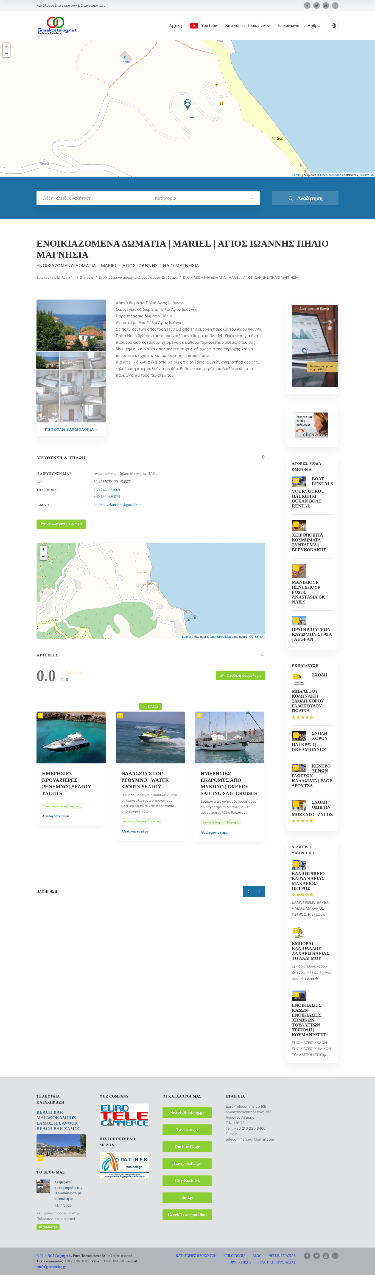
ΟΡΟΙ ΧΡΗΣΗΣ (240, 1262)
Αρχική (175, 25)
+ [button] (6, 46)
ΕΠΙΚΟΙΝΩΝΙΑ (234, 1256)
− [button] (6, 54)
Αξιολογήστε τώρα (55, 816)
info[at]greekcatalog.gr (51, 1267)
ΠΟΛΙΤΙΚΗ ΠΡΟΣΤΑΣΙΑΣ (277, 1262)
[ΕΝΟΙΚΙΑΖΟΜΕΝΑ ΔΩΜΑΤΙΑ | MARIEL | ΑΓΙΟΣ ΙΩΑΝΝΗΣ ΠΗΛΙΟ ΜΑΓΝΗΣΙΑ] (47, 360)
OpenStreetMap (330, 175)
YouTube (209, 25)
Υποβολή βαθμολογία (69, 429)
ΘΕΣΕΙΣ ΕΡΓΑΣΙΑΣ (282, 1256)
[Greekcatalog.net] (57, 25)
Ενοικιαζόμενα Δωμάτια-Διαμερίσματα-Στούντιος (138, 277)
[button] (333, 25)
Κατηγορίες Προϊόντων (245, 25)
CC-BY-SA (367, 175)
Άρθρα (313, 25)
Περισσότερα (48, 1227)
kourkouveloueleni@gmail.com (118, 505)
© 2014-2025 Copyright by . (72, 1256)
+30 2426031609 (107, 490)
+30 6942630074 (107, 497)
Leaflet (296, 175)
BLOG (257, 1256)
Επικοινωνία (288, 25)
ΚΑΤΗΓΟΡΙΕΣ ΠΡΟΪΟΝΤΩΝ (196, 1256)
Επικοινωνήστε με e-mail (61, 524)
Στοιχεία (86, 277)
